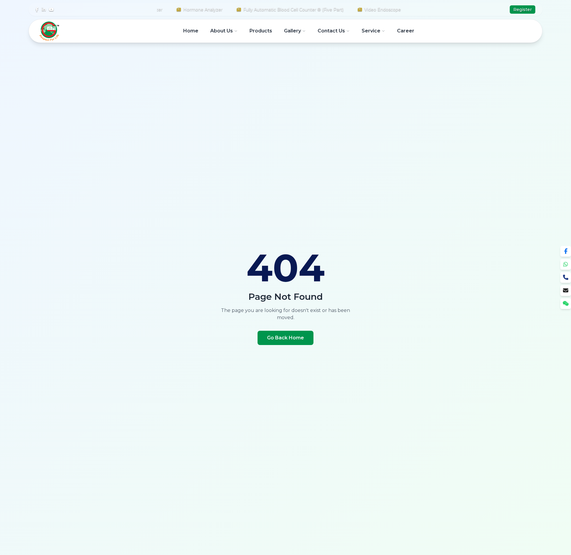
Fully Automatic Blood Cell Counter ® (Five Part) (285, 9)
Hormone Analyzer (194, 9)
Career (405, 31)
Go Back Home (285, 338)
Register (522, 9)
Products (261, 31)
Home (190, 31)
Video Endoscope (374, 9)
